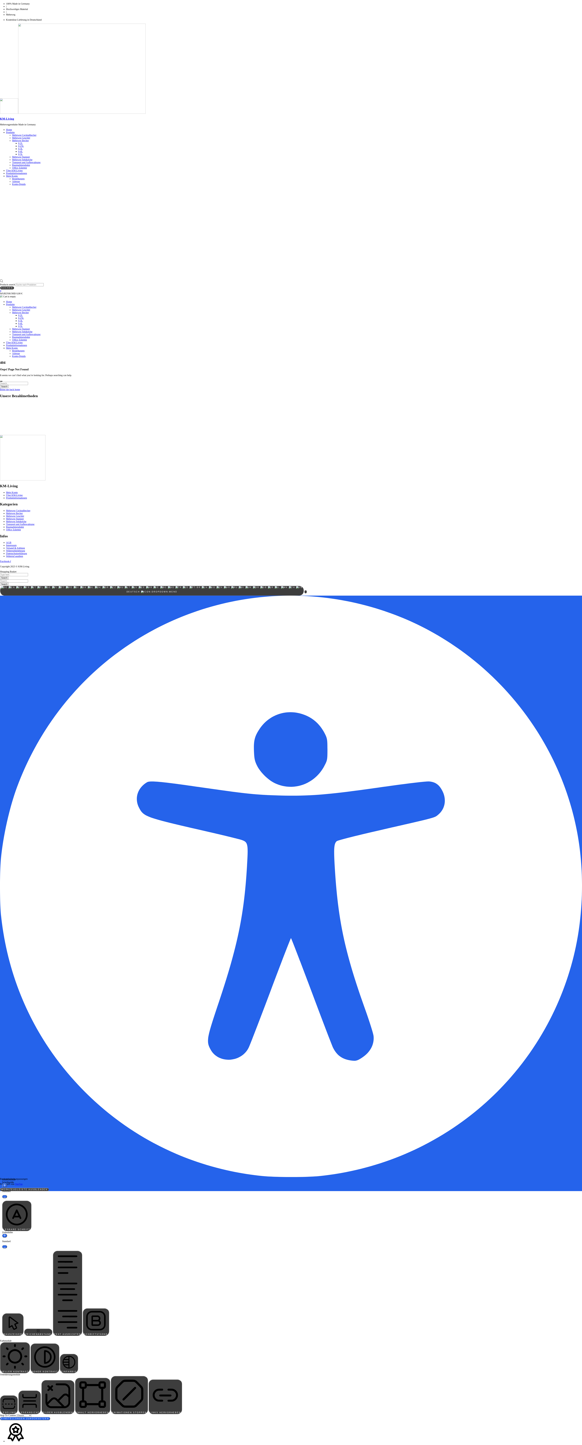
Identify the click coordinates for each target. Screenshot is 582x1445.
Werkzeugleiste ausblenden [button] (24, 1189)
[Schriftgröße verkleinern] (4, 1196)
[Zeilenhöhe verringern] (4, 1246)
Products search (8, 284)
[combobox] (152, 591)
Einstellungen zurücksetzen (25, 1418)
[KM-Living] (9, 113)
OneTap (19, 1184)
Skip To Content (8, 1415)
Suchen (7, 288)
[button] (305, 591)
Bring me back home (10, 389)
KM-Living (7, 118)
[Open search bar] (1, 281)
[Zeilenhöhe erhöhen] (4, 1236)
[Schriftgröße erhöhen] (4, 1185)
